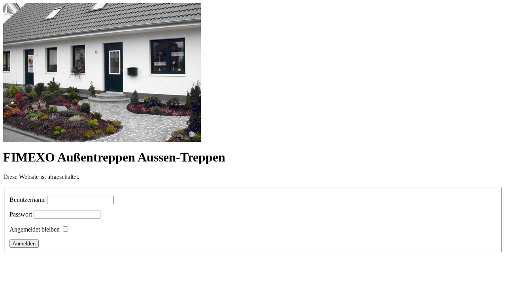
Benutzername (27, 199)
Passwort (20, 214)
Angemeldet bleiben (34, 229)
